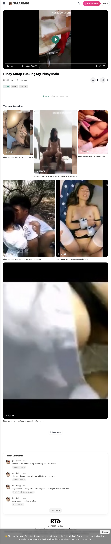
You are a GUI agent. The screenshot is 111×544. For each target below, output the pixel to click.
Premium (49, 539)
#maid (14, 86)
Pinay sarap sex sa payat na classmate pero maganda (55, 176)
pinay (6, 86)
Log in (105, 3)
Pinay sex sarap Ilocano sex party (91, 156)
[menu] (4, 3)
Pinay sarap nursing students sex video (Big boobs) (23, 421)
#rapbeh (24, 86)
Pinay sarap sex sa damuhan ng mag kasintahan (22, 259)
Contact (52, 525)
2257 (60, 525)
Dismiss (105, 532)
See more (55, 510)
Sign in (46, 96)
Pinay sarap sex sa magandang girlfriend (72, 259)
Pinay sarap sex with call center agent (18, 157)
